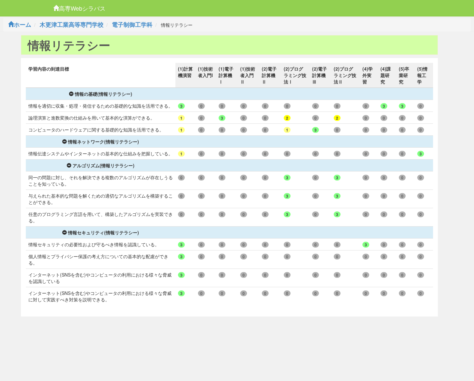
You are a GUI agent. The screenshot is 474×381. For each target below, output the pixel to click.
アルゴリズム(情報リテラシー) (103, 165)
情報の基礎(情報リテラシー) (103, 94)
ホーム (22, 24)
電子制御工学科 (132, 24)
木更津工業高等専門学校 (72, 24)
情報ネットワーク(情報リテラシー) (103, 141)
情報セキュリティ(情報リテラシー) (103, 232)
